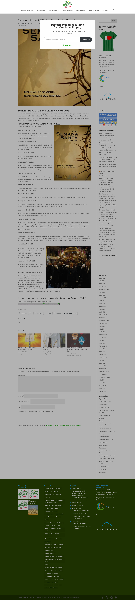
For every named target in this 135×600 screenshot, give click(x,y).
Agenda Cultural (54, 10)
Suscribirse (86, 40)
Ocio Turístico (67, 10)
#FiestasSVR (41, 10)
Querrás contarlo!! (27, 10)
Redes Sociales (80, 10)
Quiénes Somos (94, 10)
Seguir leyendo (67, 45)
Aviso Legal (104, 10)
